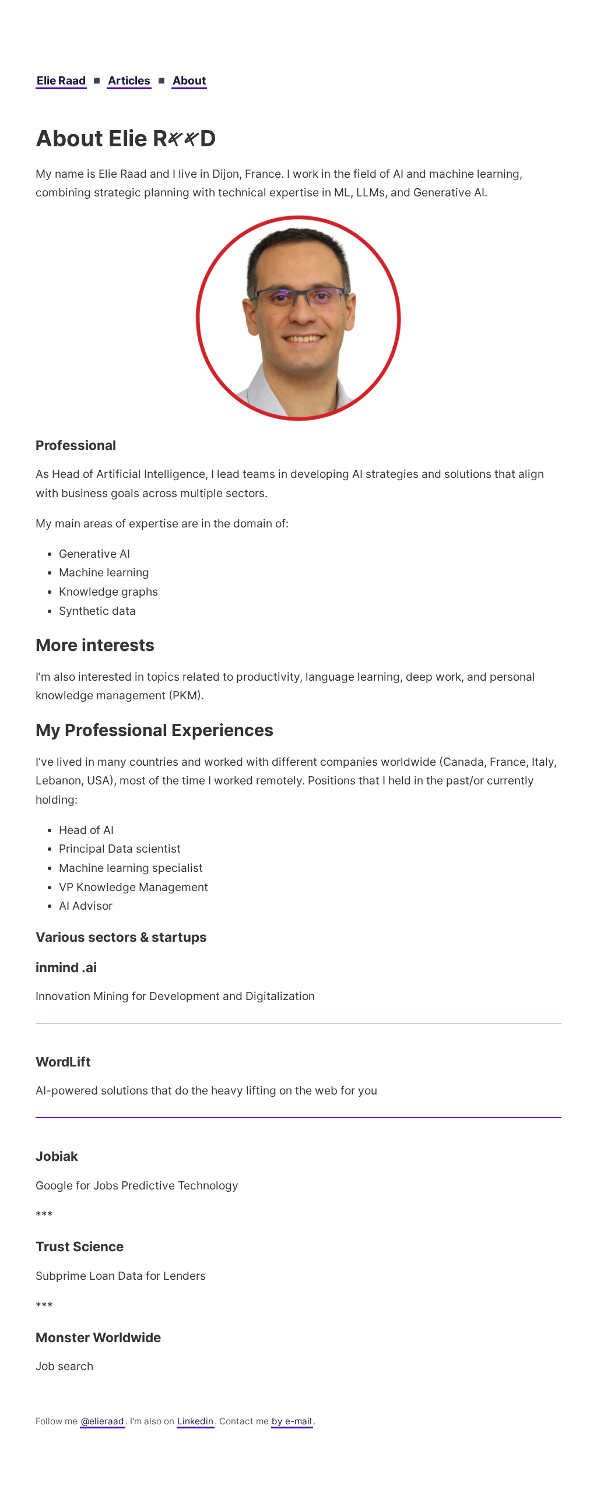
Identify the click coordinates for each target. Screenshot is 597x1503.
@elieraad (102, 1421)
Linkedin (195, 1421)
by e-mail (292, 1421)
